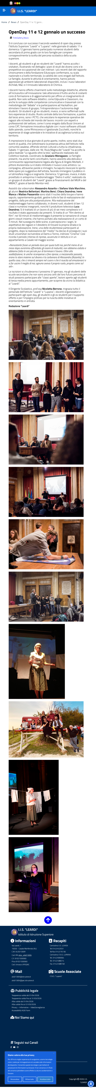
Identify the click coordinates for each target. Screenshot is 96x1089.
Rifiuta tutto (29, 1079)
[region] (30, 1067)
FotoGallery (18, 38)
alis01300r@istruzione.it (21, 976)
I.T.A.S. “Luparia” (56, 976)
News (13, 22)
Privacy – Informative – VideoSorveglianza (28, 1007)
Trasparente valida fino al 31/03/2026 (26, 998)
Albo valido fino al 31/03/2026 (24, 1004)
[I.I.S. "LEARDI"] (13, 10)
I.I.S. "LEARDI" (27, 11)
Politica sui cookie (20, 1073)
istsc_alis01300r (25, 955)
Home (4, 22)
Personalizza (15, 1079)
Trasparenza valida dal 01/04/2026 (25, 995)
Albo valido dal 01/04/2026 (22, 1001)
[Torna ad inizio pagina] (48, 922)
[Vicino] (53, 1053)
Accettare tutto (45, 1079)
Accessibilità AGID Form (21, 1010)
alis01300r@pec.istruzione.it (23, 980)
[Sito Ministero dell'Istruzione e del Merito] (16, 3)
